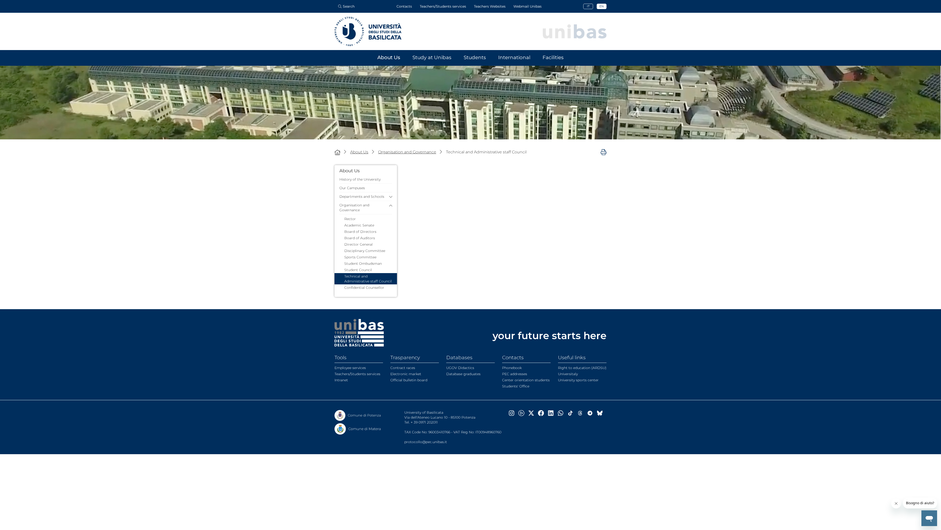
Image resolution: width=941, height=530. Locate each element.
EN (601, 6)
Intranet (341, 380)
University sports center (578, 380)
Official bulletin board (408, 380)
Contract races (402, 368)
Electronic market (405, 374)
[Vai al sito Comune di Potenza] (357, 415)
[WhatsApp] (562, 413)
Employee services (350, 368)
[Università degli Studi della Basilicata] (359, 332)
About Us (388, 57)
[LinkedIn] (552, 413)
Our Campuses (352, 188)
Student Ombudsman (363, 263)
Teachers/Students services (443, 6)
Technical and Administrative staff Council (368, 278)
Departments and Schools (361, 196)
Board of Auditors (359, 238)
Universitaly (568, 374)
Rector (350, 219)
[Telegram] (592, 413)
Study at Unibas (431, 57)
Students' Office (515, 386)
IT (588, 6)
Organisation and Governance (354, 207)
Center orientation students (526, 380)
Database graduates (463, 374)
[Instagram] (513, 413)
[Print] (604, 152)
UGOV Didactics (460, 368)
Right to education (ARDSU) (582, 368)
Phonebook (512, 368)
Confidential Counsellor (364, 287)
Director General (358, 244)
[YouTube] (523, 413)
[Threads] (582, 413)
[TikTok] (572, 413)
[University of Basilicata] (367, 31)
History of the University (360, 179)
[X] (533, 413)
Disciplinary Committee (364, 251)
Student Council (358, 270)
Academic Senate (359, 225)
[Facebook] (543, 413)
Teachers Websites (490, 6)
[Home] (337, 152)
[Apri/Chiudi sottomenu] (389, 196)
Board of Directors (360, 231)
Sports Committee (360, 257)
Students (475, 57)
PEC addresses (514, 374)
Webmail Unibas (527, 6)
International (514, 57)
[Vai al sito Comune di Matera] (357, 429)
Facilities (553, 57)
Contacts (404, 6)
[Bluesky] (602, 413)
